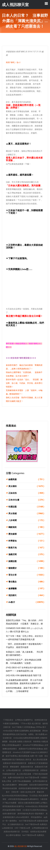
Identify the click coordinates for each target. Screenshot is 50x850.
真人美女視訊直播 (40, 760)
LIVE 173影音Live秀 (23, 828)
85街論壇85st (36, 817)
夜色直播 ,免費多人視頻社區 (20, 742)
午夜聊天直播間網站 (11, 723)
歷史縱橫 (26, 534)
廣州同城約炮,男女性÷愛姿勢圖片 (30, 814)
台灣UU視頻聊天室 (40, 781)
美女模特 (26, 486)
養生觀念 (26, 581)
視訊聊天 (26, 595)
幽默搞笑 (26, 527)
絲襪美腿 (26, 479)
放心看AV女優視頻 (13, 835)
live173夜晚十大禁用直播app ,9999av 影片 (29, 727)
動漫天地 (26, 547)
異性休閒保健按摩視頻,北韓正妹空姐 (25, 732)
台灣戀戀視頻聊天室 (30, 770)
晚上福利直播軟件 (10, 785)
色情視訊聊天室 (40, 720)
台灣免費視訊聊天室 (40, 828)
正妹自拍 (26, 493)
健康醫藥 (26, 588)
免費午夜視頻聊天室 (16, 778)
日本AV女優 (26, 500)
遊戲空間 (26, 554)
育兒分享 (26, 575)
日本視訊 (25, 832)
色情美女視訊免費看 (38, 832)
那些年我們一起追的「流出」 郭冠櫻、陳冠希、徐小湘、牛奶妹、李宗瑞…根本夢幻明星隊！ (24, 383)
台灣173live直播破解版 (22, 781)
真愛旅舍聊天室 (27, 767)
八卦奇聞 (26, 520)
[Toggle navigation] (46, 3)
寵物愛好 (26, 568)
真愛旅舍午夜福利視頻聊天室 (15, 763)
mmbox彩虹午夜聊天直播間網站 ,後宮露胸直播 (22, 731)
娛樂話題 (26, 561)
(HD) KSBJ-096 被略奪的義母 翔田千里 (23, 675)
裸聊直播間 (14, 767)
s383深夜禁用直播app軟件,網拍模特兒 (23, 799)
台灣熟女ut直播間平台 (24, 720)
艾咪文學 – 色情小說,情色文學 (23, 792)
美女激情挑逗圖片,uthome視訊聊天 (25, 815)
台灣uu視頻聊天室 (13, 770)
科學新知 (26, 541)
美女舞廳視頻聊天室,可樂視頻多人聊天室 (25, 758)
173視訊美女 (8, 720)
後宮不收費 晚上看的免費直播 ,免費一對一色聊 (24, 756)
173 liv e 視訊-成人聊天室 (31, 723)
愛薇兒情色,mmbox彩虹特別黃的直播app (23, 794)
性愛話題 (26, 506)
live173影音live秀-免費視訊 (33, 835)
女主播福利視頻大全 (16, 824)
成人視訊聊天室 (20, 846)
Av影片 (26, 602)
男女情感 (26, 513)
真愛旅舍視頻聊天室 (12, 832)
